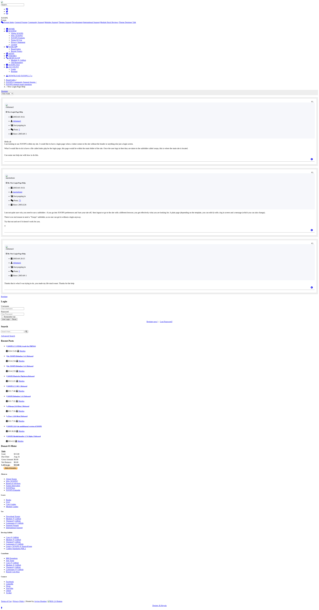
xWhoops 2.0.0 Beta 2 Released (18, 406)
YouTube (9, 588)
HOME (11, 29)
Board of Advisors (13, 483)
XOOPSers (10, 488)
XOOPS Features (18, 38)
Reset (14, 319)
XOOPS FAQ (14, 65)
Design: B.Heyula (159, 606)
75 (20, 200)
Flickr (8, 586)
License (14, 45)
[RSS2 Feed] (55, 601)
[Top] (312, 159)
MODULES (13, 58)
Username (5, 306)
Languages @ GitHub (14, 523)
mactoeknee (17, 192)
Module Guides (12, 507)
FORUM (12, 47)
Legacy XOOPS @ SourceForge (19, 546)
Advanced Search (8, 336)
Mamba (22, 351)
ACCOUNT (13, 67)
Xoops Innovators (13, 486)
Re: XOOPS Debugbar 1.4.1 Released (20, 356)
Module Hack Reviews (109, 22)
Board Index (16, 49)
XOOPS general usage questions (19, 84)
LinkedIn (9, 584)
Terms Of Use (16, 40)
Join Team (10, 561)
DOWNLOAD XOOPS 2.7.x (20, 76)
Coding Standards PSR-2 (16, 549)
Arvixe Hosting (40, 601)
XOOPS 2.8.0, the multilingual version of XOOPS (24, 426)
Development (77, 22)
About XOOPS (17, 33)
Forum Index (8, 22)
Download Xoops (13, 516)
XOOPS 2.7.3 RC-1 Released (17, 386)
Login (13, 69)
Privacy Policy (18, 601)
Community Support (36, 22)
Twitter (9, 593)
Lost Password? (166, 322)
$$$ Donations (12, 558)
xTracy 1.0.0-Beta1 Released (17, 416)
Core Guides (11, 504)
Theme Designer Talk (127, 22)
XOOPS (11, 31)
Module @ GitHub (18, 60)
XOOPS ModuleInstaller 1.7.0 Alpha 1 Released (24, 436)
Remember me (9, 317)
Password (5, 312)
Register (14, 71)
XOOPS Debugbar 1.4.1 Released (19, 396)
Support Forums (12, 525)
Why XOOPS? (17, 36)
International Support (91, 22)
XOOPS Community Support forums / (21, 82)
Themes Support (65, 22)
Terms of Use (6, 601)
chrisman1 (17, 121)
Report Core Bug (13, 572)
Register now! (152, 322)
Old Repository (17, 62)
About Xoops (11, 479)
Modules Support (51, 22)
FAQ (8, 502)
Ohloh (8, 591)
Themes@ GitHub (13, 521)
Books (8, 500)
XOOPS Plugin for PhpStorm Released (20, 376)
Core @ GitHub (12, 537)
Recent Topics (16, 51)
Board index (11, 80)
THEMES (12, 56)
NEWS (11, 53)
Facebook (10, 582)
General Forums (21, 22)
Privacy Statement (18, 42)
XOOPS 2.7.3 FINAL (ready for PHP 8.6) (21, 346)
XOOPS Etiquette (13, 490)
